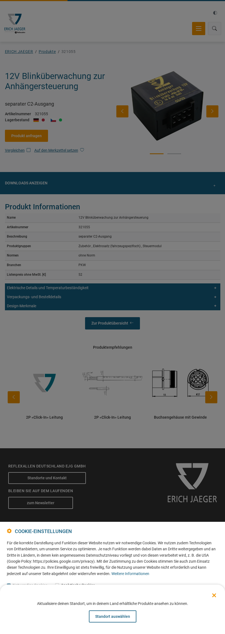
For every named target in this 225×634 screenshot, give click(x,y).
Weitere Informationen (130, 573)
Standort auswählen (112, 616)
